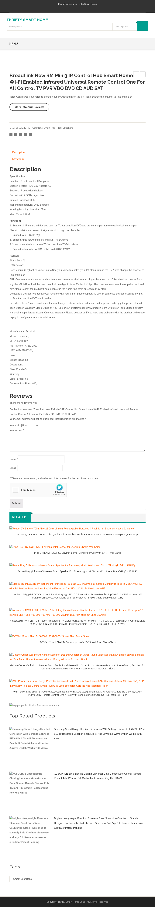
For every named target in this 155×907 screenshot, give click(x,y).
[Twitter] (15, 134)
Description (18, 152)
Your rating (15, 425)
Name (14, 459)
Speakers (68, 127)
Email (14, 468)
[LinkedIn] (30, 134)
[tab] (79, 152)
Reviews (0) (18, 159)
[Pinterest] (20, 134)
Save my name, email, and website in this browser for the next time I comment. (55, 478)
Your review (17, 430)
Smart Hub (49, 127)
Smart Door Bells (22, 878)
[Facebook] (10, 134)
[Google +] (25, 134)
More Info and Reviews (29, 106)
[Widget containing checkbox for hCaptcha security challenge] (38, 490)
